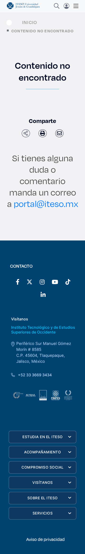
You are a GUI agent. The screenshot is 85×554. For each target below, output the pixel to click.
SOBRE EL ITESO (42, 498)
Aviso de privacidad (45, 539)
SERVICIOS (43, 513)
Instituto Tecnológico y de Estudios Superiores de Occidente (43, 329)
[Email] (59, 133)
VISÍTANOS (42, 482)
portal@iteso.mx (46, 203)
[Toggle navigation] (74, 6)
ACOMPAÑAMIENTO (42, 452)
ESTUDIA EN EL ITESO (42, 437)
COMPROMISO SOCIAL (42, 467)
